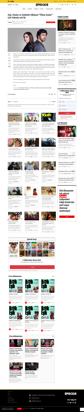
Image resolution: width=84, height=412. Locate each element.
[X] (60, 4)
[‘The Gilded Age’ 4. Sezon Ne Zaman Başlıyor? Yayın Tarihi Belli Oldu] (48, 216)
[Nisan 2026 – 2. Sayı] (40, 245)
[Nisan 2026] (46, 245)
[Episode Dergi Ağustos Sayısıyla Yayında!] (15, 216)
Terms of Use (11, 409)
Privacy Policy (4, 409)
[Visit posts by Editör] (9, 101)
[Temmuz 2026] (22, 245)
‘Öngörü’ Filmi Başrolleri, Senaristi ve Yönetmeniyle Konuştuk (13, 173)
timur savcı (27, 89)
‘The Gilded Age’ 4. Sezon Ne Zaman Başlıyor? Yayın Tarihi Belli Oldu (48, 223)
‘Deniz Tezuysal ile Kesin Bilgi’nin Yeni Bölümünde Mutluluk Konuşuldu (31, 350)
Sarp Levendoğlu (48, 87)
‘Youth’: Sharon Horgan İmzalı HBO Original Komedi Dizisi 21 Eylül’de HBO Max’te (48, 124)
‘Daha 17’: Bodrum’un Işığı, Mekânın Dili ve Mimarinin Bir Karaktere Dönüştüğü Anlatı (66, 50)
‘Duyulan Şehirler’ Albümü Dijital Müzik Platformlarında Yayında (14, 124)
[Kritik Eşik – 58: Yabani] (16, 286)
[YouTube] (62, 4)
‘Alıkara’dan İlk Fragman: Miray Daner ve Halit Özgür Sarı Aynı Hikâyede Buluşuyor (66, 140)
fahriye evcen (27, 87)
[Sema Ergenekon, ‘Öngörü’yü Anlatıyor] (48, 165)
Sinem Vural (66, 84)
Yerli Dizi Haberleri (50, 22)
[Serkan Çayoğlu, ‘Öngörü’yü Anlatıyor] (15, 191)
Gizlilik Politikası (20, 270)
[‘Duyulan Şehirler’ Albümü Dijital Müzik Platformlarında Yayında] (15, 117)
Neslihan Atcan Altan (67, 173)
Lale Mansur (37, 87)
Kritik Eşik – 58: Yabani (13, 294)
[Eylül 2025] (46, 253)
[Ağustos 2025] (51, 253)
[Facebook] (58, 4)
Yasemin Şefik (16, 181)
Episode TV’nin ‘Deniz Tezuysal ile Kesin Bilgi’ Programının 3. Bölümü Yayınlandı (47, 351)
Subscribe (68, 113)
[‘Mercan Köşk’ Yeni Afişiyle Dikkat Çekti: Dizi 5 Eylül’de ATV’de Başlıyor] (32, 117)
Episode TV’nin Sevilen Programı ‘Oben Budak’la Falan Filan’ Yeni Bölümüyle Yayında (16, 351)
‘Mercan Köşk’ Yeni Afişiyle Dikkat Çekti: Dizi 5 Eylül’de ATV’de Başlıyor (30, 124)
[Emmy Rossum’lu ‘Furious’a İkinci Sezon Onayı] (32, 142)
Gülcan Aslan (32, 87)
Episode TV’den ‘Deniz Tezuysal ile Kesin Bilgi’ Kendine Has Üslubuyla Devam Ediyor (15, 374)
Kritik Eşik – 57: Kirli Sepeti (30, 294)
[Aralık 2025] (40, 253)
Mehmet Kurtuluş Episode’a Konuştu (30, 372)
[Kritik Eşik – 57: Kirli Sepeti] (32, 286)
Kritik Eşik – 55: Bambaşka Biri (15, 320)
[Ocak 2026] (34, 253)
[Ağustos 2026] (13, 248)
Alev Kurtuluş (66, 157)
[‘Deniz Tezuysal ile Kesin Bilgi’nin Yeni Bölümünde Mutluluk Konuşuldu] (31, 343)
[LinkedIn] (65, 4)
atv (18, 87)
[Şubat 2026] (28, 253)
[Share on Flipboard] (9, 60)
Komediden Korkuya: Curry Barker (67, 171)
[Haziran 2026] (28, 245)
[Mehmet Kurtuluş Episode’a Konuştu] (31, 366)
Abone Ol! (10, 4)
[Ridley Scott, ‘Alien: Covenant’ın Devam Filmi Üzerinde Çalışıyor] (48, 142)
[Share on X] (9, 58)
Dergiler (67, 216)
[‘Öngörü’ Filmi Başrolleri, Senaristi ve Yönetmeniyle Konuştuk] (15, 165)
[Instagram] (64, 4)
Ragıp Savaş (42, 87)
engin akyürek (21, 87)
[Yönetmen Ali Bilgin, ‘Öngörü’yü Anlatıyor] (32, 165)
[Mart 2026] (22, 253)
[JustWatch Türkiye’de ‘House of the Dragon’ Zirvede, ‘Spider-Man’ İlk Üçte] (67, 25)
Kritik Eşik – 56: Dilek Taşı (46, 294)
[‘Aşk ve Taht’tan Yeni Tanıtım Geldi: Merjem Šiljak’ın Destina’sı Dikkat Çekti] (48, 191)
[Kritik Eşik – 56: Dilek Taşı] (48, 286)
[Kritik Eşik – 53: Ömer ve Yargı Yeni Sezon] (48, 312)
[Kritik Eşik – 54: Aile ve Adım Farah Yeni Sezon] (32, 312)
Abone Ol (33, 267)
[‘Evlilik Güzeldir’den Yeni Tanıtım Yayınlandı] (32, 216)
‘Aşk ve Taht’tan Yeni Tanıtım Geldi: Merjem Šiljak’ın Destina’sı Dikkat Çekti (48, 198)
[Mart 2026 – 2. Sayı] (51, 245)
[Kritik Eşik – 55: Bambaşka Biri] (16, 312)
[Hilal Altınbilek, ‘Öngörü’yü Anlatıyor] (32, 191)
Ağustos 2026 (13, 256)
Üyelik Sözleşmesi (12, 270)
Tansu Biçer (15, 89)
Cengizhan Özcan (66, 54)
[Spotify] (67, 4)
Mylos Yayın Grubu (27, 408)
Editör (13, 21)
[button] (19, 409)
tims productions (21, 89)
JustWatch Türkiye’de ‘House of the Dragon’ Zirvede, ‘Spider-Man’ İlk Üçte (67, 34)
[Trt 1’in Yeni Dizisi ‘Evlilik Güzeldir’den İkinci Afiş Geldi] (15, 142)
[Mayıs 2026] (34, 245)
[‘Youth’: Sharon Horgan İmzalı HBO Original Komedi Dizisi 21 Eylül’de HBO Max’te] (48, 117)
